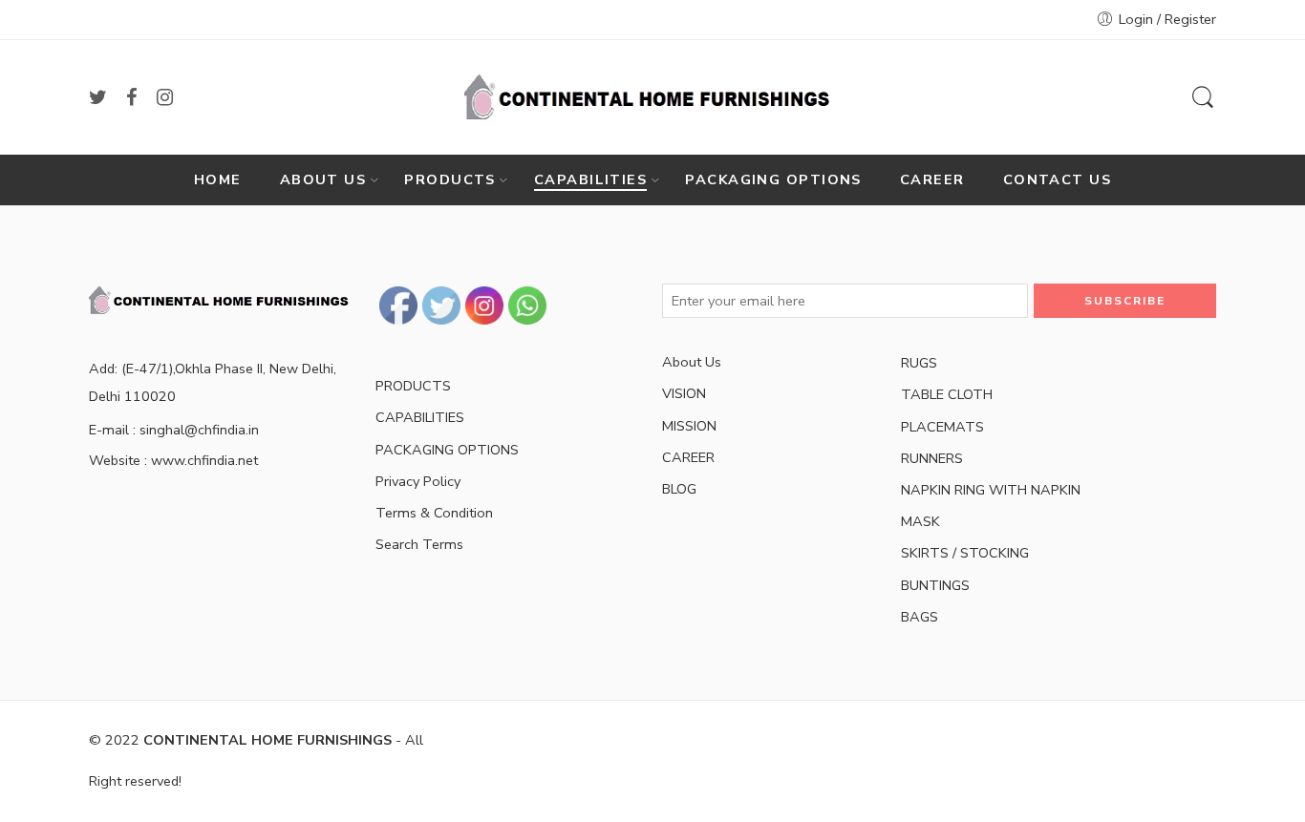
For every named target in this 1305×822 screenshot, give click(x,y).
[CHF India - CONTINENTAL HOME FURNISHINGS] (652, 97)
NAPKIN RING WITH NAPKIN (990, 489)
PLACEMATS (942, 426)
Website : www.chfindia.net (173, 460)
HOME (218, 179)
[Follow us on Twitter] (98, 97)
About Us (691, 361)
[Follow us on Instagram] (165, 97)
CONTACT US (1057, 179)
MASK (920, 521)
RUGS (919, 362)
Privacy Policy (417, 481)
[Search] (1202, 98)
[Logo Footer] (222, 298)
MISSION (689, 425)
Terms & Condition (434, 512)
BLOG (679, 488)
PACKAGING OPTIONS (773, 179)
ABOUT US (323, 179)
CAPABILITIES (590, 179)
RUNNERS (932, 458)
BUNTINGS (935, 585)
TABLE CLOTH (947, 394)
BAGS (919, 616)
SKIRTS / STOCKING (965, 552)
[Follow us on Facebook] (132, 97)
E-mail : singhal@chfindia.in (174, 429)
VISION (684, 393)
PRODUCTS (450, 179)
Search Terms (419, 544)
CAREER (932, 179)
